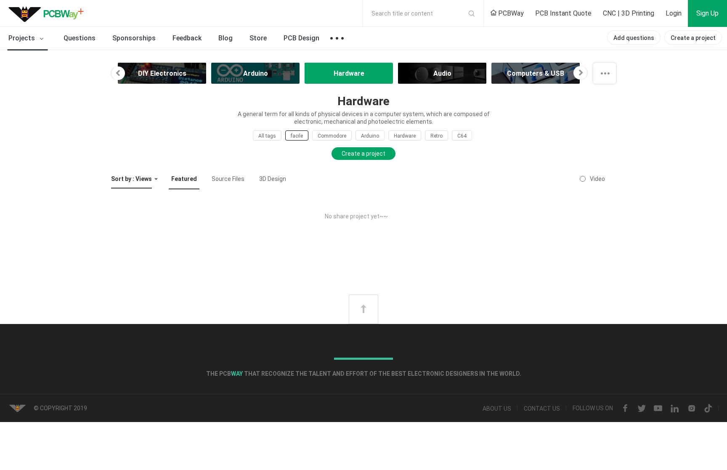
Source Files (228, 178)
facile (297, 136)
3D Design (272, 178)
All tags (267, 136)
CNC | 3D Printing (628, 13)
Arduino (370, 136)
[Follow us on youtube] (658, 408)
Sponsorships (134, 38)
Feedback (187, 38)
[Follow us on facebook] (625, 408)
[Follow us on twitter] (641, 408)
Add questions (633, 38)
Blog (225, 38)
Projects (22, 38)
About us (497, 408)
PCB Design (301, 38)
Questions (80, 38)
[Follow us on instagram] (691, 408)
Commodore (332, 136)
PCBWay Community (48, 13)
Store (258, 38)
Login (674, 13)
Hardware (405, 136)
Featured (184, 178)
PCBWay (510, 13)
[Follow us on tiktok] (708, 408)
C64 (462, 136)
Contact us (542, 408)
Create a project (693, 38)
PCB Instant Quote (563, 13)
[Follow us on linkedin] (674, 408)
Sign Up (707, 13)
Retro (436, 136)
